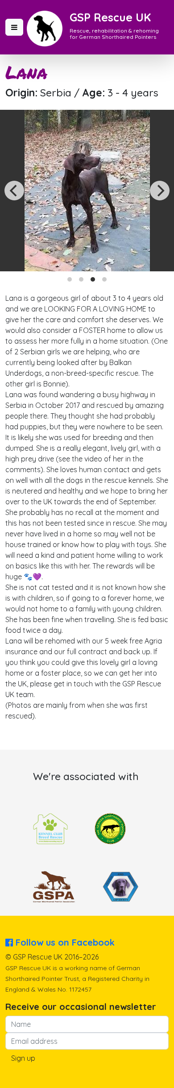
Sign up (23, 1058)
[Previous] (14, 190)
